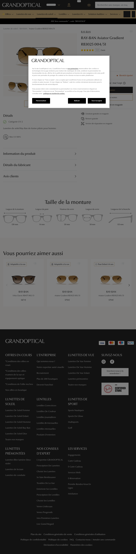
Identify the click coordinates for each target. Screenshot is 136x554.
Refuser (77, 101)
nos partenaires (73, 68)
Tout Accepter (97, 101)
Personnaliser (41, 101)
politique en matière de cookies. (54, 93)
